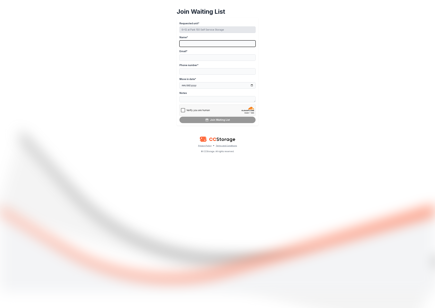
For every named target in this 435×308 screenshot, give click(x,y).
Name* (183, 37)
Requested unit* (189, 23)
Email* (183, 51)
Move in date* (187, 79)
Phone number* (188, 65)
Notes (183, 93)
